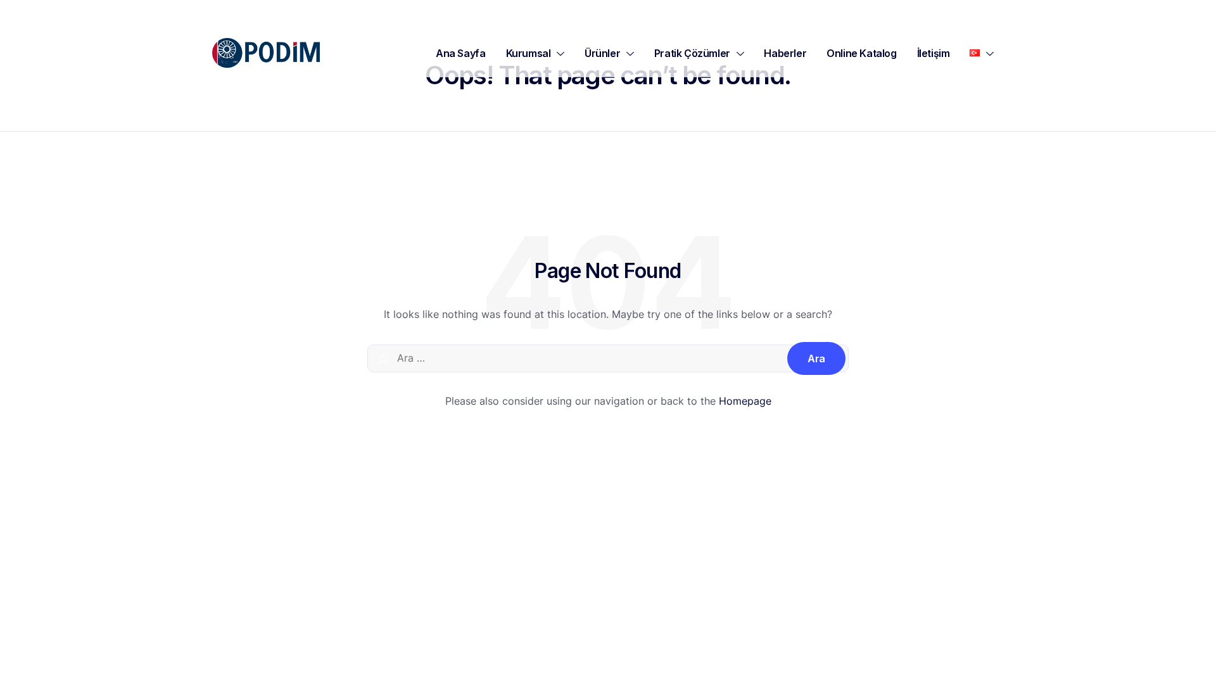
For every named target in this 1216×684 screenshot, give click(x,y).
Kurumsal (528, 53)
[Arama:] (608, 358)
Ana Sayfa (460, 53)
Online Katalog (861, 53)
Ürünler (602, 53)
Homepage (745, 401)
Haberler (785, 53)
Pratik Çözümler (692, 53)
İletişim (933, 53)
